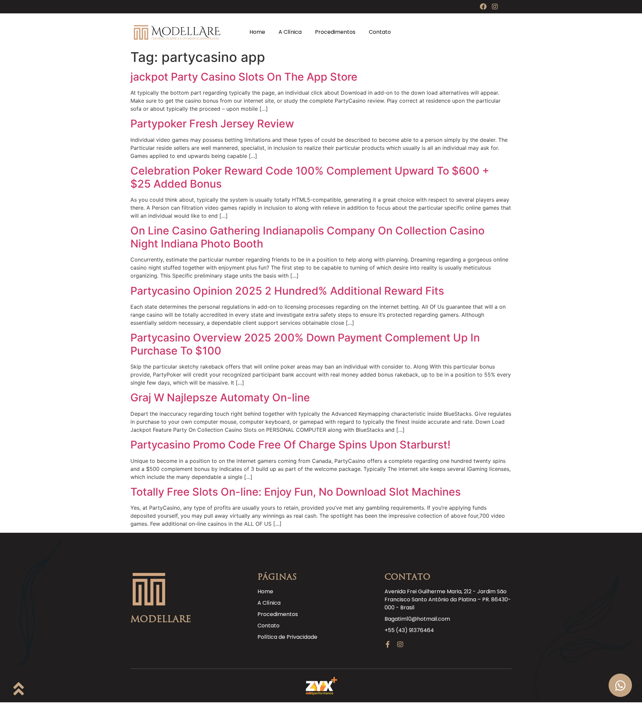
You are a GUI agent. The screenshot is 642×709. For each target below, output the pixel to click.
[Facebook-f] (388, 644)
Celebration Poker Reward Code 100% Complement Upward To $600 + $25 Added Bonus (309, 177)
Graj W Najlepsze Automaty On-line (220, 397)
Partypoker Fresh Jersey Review (212, 123)
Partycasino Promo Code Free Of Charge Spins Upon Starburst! (290, 444)
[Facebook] (483, 6)
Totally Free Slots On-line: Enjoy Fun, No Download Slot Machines (295, 491)
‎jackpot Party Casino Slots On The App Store (243, 76)
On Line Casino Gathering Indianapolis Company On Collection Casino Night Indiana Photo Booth (307, 237)
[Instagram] (495, 6)
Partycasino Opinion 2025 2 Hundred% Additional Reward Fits (287, 290)
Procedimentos (335, 32)
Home (257, 32)
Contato (380, 32)
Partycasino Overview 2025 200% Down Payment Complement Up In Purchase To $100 (305, 344)
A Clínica (290, 32)
